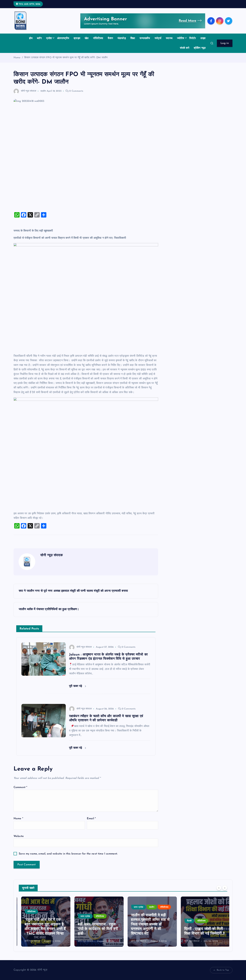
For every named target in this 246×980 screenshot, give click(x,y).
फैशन (110, 38)
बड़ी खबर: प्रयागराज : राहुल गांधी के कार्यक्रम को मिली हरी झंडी (95, 929)
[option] (43, 922)
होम (30, 38)
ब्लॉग (39, 38)
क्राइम (77, 38)
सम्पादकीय (145, 38)
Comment (20, 787)
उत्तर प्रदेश (83, 916)
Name (18, 818)
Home (17, 57)
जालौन (43, 91)
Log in (225, 43)
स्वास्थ (169, 38)
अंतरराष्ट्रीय (63, 38)
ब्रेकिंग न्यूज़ (200, 48)
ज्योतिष (180, 38)
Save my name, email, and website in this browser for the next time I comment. (68, 853)
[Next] (224, 887)
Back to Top (223, 970)
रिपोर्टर (192, 38)
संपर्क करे (184, 48)
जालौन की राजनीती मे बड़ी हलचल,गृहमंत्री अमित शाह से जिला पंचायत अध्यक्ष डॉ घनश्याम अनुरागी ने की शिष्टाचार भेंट (148, 924)
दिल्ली (187, 921)
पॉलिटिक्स (98, 38)
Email (91, 818)
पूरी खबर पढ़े (76, 686)
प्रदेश (49, 38)
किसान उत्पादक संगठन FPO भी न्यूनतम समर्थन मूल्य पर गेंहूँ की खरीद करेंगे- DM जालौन (66, 57)
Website (19, 836)
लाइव (203, 38)
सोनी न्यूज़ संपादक (28, 91)
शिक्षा (132, 38)
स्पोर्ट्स (158, 38)
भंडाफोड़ (121, 38)
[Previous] (218, 887)
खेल (87, 38)
